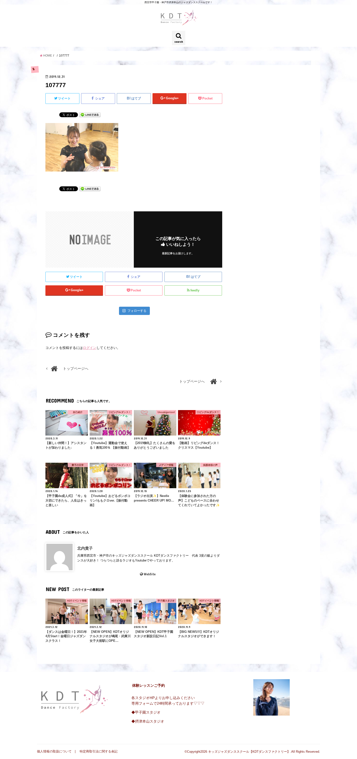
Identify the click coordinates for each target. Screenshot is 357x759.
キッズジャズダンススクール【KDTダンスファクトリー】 (249, 751)
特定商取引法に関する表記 (99, 751)
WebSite (150, 574)
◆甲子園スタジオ (146, 712)
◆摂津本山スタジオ (147, 721)
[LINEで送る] (90, 114)
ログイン (89, 348)
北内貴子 (85, 548)
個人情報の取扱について (54, 751)
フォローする (137, 311)
